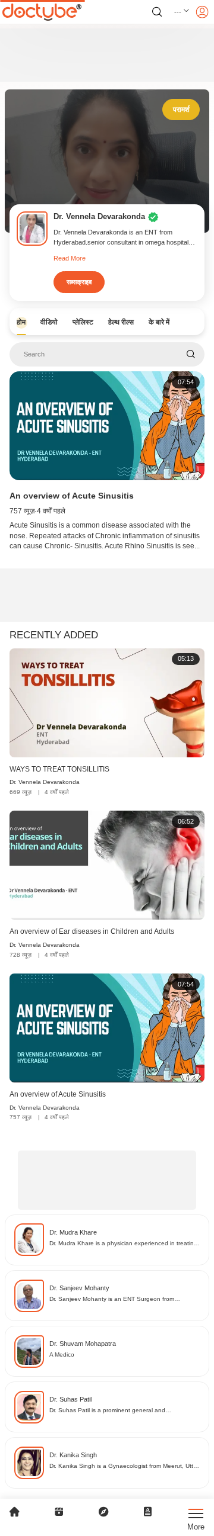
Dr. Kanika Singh (73, 1454)
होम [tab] (21, 322)
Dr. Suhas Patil (70, 1399)
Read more (70, 258)
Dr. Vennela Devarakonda (45, 782)
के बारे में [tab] (159, 322)
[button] (182, 12)
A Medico (61, 1354)
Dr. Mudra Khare (73, 1232)
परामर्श (181, 109)
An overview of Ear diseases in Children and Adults (92, 931)
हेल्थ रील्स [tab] (121, 322)
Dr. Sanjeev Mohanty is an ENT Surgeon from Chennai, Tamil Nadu (111, 1299)
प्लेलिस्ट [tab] (83, 322)
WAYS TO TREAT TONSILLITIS (59, 769)
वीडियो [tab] (49, 322)
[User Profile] (202, 11)
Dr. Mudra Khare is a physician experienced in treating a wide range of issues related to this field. (123, 1244)
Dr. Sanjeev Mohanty (79, 1287)
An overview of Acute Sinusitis (72, 495)
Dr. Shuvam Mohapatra (82, 1343)
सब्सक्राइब (79, 281)
